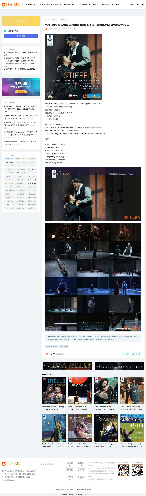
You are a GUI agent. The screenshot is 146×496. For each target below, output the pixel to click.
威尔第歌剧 (57, 107)
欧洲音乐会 (20, 201)
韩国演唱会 (69, 4)
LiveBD (50, 29)
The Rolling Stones (9, 187)
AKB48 (9, 158)
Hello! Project (21, 173)
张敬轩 (9, 197)
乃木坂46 (9, 190)
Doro (58, 163)
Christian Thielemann (20, 166)
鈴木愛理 (32, 208)
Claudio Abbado (32, 166)
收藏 (127, 354)
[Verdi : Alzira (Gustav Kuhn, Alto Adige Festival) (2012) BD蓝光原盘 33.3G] (132, 390)
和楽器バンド (9, 194)
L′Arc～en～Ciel (32, 177)
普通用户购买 (13, 31)
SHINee (20, 183)
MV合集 (106, 4)
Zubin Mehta (21, 187)
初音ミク (32, 190)
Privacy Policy (80, 489)
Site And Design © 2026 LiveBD (64, 489)
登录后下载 (21, 36)
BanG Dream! (21, 163)
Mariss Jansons (9, 180)
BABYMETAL (9, 163)
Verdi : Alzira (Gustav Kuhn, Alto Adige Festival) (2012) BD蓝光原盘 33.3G (132, 409)
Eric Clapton (32, 170)
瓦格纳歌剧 (20, 205)
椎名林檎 (9, 201)
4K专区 (116, 4)
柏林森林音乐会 (32, 198)
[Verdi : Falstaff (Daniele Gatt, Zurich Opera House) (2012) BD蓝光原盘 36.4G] (132, 428)
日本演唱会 (57, 4)
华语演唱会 (31, 4)
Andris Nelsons (20, 159)
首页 (55, 19)
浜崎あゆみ (9, 205)
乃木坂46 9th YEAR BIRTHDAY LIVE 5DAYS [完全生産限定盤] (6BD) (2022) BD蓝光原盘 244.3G (20, 109)
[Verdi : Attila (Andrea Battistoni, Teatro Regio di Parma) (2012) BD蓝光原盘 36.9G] (54, 428)
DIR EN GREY (21, 170)
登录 (133, 4)
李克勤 (20, 197)
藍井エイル (20, 209)
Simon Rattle (32, 184)
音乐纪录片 (95, 4)
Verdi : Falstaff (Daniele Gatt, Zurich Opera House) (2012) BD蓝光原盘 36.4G (132, 446)
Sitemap (89, 489)
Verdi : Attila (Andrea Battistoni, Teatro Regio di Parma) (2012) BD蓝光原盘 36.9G (53, 446)
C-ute (9, 165)
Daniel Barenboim (9, 170)
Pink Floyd (9, 183)
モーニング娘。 (32, 187)
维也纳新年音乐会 (32, 205)
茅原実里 (9, 208)
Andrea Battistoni (71, 104)
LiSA (20, 176)
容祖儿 (32, 194)
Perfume (32, 180)
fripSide (9, 173)
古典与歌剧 (82, 4)
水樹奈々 (32, 201)
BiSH (32, 162)
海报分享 (137, 354)
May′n (20, 180)
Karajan (9, 176)
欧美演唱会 (44, 4)
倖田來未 (21, 190)
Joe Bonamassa (32, 173)
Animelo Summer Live (32, 159)
